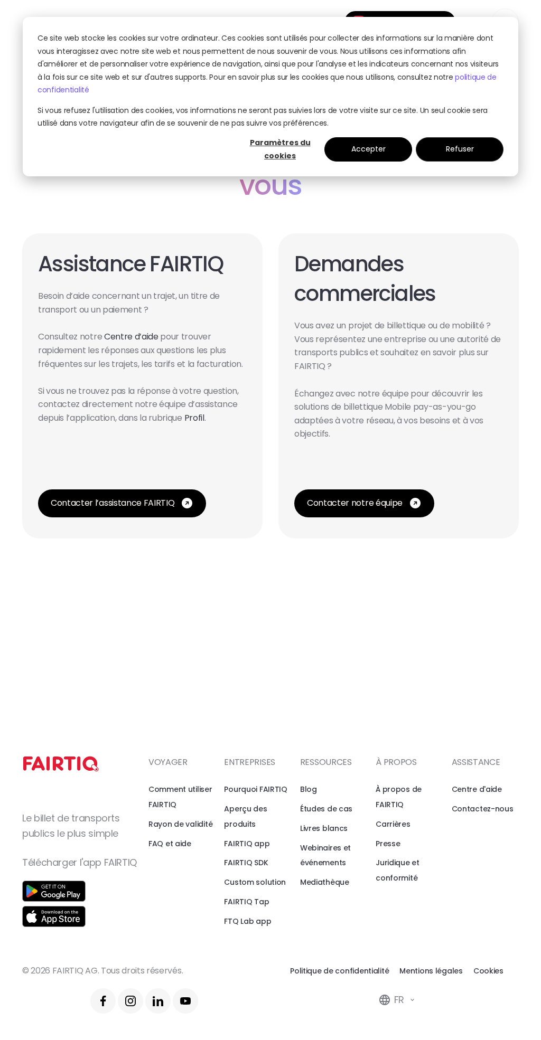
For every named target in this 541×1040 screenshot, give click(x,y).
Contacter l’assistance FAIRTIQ (112, 503)
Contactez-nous (483, 808)
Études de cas (326, 808)
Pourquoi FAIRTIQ (255, 789)
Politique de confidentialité (339, 971)
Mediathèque (324, 882)
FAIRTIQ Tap (246, 901)
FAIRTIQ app (246, 843)
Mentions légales (431, 971)
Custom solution (255, 882)
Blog (308, 789)
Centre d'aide (477, 789)
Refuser (460, 149)
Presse (388, 843)
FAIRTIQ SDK (246, 862)
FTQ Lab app (247, 921)
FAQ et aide (169, 843)
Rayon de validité (180, 824)
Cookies (488, 971)
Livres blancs (324, 828)
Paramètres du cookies (280, 149)
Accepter (368, 149)
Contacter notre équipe (355, 503)
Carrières (393, 824)
